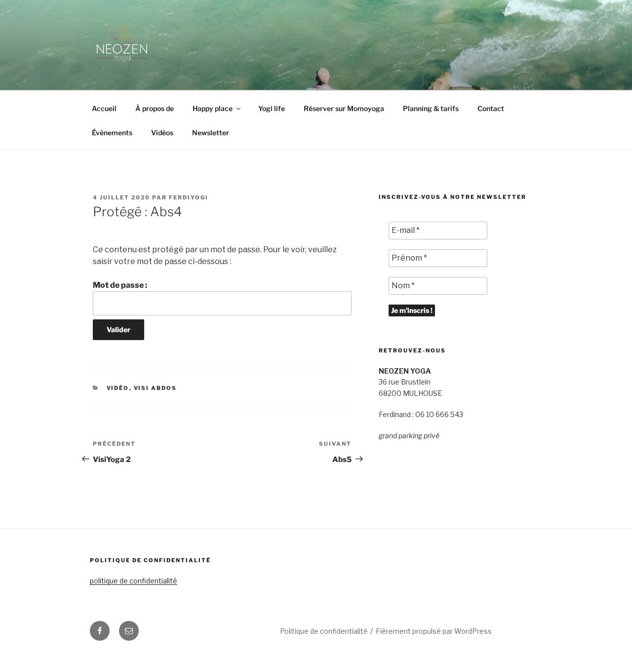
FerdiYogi (188, 197)
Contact (490, 108)
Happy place (213, 108)
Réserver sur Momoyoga (344, 108)
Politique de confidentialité (324, 631)
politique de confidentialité (133, 581)
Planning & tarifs (431, 108)
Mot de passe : (120, 285)
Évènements (112, 132)
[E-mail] (129, 631)
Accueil (104, 108)
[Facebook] (100, 631)
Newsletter (210, 132)
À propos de (154, 108)
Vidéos (162, 132)
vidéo (118, 388)
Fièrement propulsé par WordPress (434, 631)
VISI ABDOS (155, 388)
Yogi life (271, 108)
